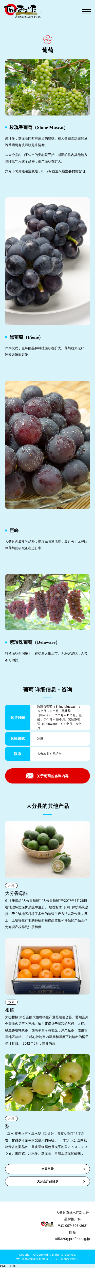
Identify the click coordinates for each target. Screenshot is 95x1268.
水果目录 (48, 1169)
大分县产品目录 (47, 1181)
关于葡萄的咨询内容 (53, 776)
